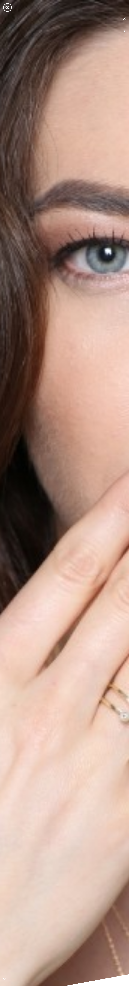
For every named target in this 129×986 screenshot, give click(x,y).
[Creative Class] (7, 7)
